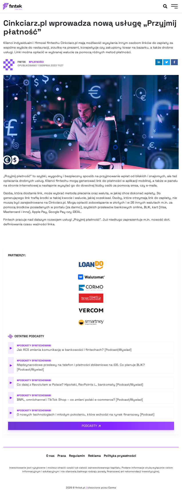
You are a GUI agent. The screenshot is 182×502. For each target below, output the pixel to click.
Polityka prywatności (120, 456)
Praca (61, 456)
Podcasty (89, 426)
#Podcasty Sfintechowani (34, 345)
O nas (50, 456)
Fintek (22, 61)
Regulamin (77, 456)
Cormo (112, 487)
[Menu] (174, 7)
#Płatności (36, 61)
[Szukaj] (165, 6)
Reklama (94, 456)
